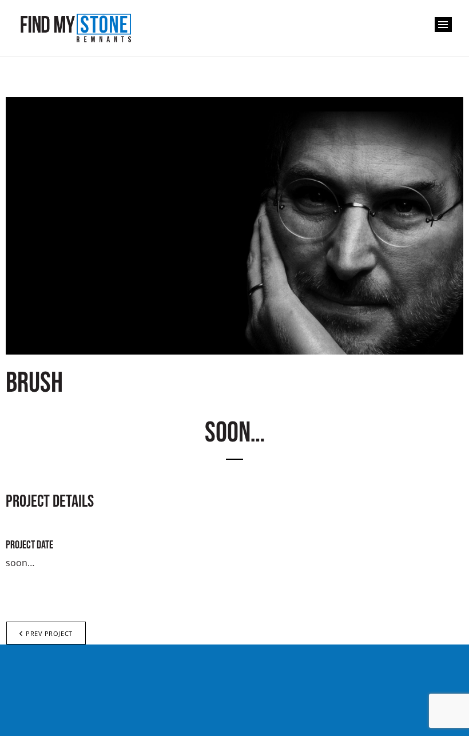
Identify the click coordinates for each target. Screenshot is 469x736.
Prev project (49, 633)
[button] (443, 24)
